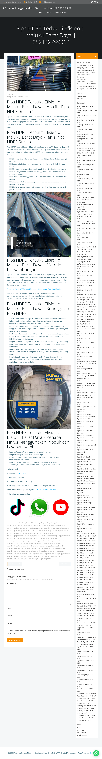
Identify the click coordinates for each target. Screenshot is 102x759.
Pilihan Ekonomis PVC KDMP (86, 395)
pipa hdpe (51, 541)
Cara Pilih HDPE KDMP (84, 249)
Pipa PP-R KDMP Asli (84, 462)
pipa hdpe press (27, 554)
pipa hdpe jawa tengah (29, 548)
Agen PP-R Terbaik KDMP (85, 212)
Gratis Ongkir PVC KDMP (85, 302)
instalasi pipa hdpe (24, 525)
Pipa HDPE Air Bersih (84, 414)
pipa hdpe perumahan (14, 554)
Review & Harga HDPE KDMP (86, 603)
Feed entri (80, 730)
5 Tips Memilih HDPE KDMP (86, 148)
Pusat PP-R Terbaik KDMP (85, 572)
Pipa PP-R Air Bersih (83, 457)
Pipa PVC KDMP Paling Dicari (86, 507)
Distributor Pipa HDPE (14, 523)
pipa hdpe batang (12, 543)
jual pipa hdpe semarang (49, 536)
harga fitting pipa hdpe (54, 523)
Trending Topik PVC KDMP (85, 710)
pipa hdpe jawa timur (44, 548)
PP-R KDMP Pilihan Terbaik (86, 533)
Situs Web (10, 623)
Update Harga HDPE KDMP (86, 715)
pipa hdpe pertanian (59, 551)
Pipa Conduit (81, 409)
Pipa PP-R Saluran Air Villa (85, 478)
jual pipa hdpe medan (29, 533)
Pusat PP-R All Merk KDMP (86, 568)
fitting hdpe (26, 523)
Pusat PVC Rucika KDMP (85, 580)
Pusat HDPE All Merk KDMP (86, 543)
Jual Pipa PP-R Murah (84, 321)
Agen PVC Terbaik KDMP (85, 221)
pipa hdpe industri (28, 546)
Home (41, 13)
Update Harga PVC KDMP (85, 720)
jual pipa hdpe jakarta (28, 530)
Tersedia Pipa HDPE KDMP (86, 639)
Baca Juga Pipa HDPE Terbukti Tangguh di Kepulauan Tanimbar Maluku (34, 289)
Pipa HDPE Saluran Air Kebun (86, 438)
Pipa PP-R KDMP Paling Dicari (87, 469)
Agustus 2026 (81, 96)
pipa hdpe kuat (11, 551)
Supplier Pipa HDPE (45, 559)
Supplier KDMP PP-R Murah (86, 613)
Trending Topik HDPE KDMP (86, 706)
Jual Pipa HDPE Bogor (62, 528)
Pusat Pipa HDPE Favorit (85, 553)
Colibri (92, 753)
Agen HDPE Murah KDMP (85, 197)
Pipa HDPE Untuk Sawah (85, 450)
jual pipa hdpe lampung (43, 530)
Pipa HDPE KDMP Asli (84, 419)
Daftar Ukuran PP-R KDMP (86, 280)
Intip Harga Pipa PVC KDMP (86, 312)
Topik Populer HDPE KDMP (86, 698)
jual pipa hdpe (35, 525)
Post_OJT (80, 531)
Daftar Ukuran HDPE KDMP (86, 264)
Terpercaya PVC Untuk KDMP (86, 637)
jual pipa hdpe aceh (47, 525)
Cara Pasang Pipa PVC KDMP (86, 247)
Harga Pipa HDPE (12, 525)
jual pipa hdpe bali (60, 525)
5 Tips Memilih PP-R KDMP (86, 150)
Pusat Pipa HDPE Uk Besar (86, 555)
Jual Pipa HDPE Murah (84, 317)
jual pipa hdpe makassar (60, 530)
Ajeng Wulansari (12, 97)
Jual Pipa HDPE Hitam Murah (86, 314)
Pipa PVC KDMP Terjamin (85, 514)
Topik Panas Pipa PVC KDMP (86, 696)
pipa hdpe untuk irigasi (32, 559)
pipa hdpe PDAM (46, 551)
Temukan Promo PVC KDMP (86, 625)
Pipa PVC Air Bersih (83, 495)
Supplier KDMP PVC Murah (85, 616)
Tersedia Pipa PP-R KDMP (85, 642)
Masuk (79, 728)
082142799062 (20, 473)
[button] (96, 753)
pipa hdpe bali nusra (61, 541)
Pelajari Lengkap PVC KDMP (86, 376)
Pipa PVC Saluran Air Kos (85, 517)
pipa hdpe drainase (54, 543)
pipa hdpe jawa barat (14, 548)
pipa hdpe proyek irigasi (52, 554)
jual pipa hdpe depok (13, 530)
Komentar (11, 583)
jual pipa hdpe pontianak (32, 536)
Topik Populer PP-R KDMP (85, 701)
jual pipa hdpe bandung (14, 528)
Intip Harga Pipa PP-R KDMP (86, 309)
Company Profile (61, 13)
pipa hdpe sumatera (26, 556)
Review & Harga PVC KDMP (86, 608)
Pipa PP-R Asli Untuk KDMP (86, 459)
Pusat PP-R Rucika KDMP (85, 570)
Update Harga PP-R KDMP (85, 718)
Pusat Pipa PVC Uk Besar (85, 565)
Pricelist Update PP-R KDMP (86, 538)
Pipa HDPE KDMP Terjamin (86, 435)
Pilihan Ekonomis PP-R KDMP (86, 392)
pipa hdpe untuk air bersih (15, 559)
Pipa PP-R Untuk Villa (84, 488)
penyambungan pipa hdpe (29, 541)
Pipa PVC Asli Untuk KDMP (85, 498)
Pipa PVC (80, 493)
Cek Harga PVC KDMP (84, 262)
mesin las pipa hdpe (13, 541)
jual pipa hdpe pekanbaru (15, 536)
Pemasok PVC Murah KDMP (86, 385)
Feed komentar (82, 733)
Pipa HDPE (10, 94)
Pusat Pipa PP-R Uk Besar (85, 560)
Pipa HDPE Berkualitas (26, 543)
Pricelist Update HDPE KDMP (86, 536)
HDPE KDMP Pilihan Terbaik (86, 304)
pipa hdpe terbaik (56, 556)
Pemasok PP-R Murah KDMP (86, 383)
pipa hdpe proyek (38, 554)
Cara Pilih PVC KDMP (84, 254)
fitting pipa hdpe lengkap (38, 523)
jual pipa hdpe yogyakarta (48, 538)
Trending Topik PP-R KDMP (86, 708)
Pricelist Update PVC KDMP (86, 541)
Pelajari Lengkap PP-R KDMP (86, 373)
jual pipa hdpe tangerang (31, 538)
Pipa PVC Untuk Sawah (84, 529)
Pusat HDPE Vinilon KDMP (85, 550)
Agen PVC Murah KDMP (85, 214)
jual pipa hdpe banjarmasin (31, 528)
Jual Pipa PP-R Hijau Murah (86, 319)
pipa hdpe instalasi (41, 546)
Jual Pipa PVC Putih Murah (85, 326)
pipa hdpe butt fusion (40, 543)
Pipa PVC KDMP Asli (83, 500)
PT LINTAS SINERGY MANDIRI (44, 490)
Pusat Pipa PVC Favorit (84, 563)
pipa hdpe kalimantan (58, 548)
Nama (10, 608)
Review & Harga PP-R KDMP (86, 606)
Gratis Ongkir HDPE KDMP (85, 297)
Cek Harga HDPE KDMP (85, 257)
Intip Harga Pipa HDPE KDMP (86, 307)
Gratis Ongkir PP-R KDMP (85, 300)
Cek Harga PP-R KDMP (84, 259)
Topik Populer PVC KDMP (85, 703)
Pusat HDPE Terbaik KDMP (86, 548)
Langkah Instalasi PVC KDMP (86, 364)
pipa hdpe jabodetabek (55, 546)
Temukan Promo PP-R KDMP (86, 623)
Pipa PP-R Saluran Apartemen (86, 481)
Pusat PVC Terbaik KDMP (85, 582)
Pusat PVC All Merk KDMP (85, 577)
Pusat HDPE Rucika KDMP (85, 546)
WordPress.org (82, 735)
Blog (49, 13)
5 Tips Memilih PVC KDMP (85, 153)
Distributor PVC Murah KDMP (86, 295)
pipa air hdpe (42, 541)
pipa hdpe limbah (22, 551)
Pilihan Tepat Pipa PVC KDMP (86, 407)
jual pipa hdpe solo (64, 536)
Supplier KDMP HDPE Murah (86, 611)
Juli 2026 (80, 98)
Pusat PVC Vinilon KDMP (85, 585)
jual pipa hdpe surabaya (14, 538)
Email (9, 616)
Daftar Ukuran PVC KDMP (85, 283)
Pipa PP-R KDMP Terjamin (85, 476)
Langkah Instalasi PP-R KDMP (87, 361)
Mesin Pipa (80, 366)
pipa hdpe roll (65, 554)
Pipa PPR (80, 490)
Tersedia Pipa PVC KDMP (85, 644)
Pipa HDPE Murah (34, 551)
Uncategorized (82, 713)
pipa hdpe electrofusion (14, 546)
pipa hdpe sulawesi (13, 556)
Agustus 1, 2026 (23, 97)
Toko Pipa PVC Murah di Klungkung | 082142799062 (85, 77)
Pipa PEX (80, 454)
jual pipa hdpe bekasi (48, 528)
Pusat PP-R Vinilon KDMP (85, 575)
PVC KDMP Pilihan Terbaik (85, 587)
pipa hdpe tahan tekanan (42, 556)
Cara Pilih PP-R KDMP (84, 252)
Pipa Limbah (81, 452)
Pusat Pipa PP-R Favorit (85, 558)
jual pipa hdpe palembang (45, 533)
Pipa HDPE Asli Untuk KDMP (86, 416)
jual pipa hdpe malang (14, 533)
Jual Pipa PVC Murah (83, 324)
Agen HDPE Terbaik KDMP (85, 204)
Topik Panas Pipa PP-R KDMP (87, 693)
